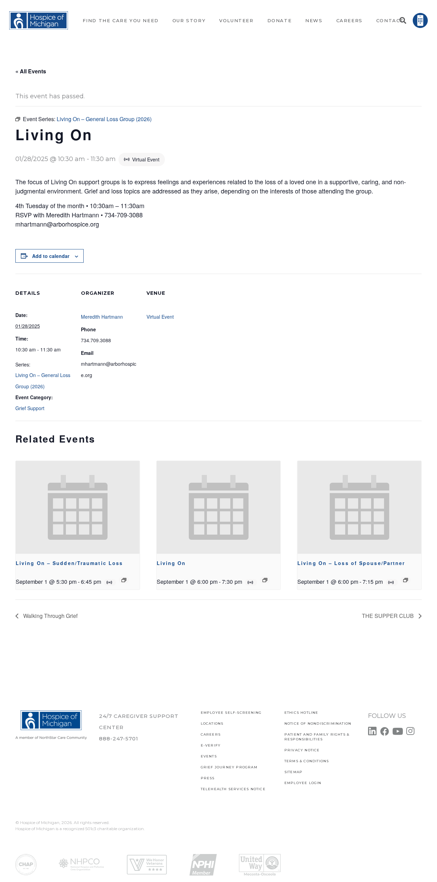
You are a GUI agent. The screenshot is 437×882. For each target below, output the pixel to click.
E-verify (211, 745)
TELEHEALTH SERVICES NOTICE (233, 789)
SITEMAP (293, 772)
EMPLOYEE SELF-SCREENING (231, 712)
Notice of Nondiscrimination (317, 723)
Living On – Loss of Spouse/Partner (351, 563)
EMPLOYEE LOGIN (303, 783)
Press (208, 778)
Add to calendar (50, 255)
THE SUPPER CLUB (388, 616)
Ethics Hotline (301, 712)
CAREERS (211, 734)
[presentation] (78, 507)
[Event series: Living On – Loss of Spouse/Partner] (405, 580)
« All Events (30, 71)
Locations (212, 723)
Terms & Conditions (306, 761)
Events (209, 756)
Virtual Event (160, 316)
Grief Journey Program (229, 767)
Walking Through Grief (49, 616)
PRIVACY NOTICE (302, 750)
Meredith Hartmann (102, 316)
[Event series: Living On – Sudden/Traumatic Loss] (124, 580)
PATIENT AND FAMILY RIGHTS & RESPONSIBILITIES (316, 736)
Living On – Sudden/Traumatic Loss (69, 563)
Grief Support (29, 408)
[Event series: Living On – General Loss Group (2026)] (265, 580)
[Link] (38, 20)
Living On (171, 563)
